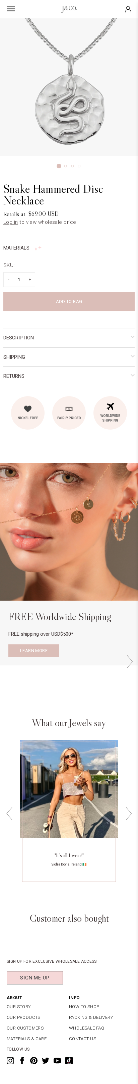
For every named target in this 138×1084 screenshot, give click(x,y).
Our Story (19, 1006)
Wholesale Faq (86, 1028)
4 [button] (79, 166)
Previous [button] (9, 813)
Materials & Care (27, 1038)
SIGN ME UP (35, 978)
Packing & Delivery (91, 1017)
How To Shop (84, 1006)
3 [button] (72, 166)
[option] (69, 87)
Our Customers (25, 1028)
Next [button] (129, 661)
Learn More (34, 650)
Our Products (24, 1017)
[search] (69, 24)
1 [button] (59, 166)
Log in (10, 222)
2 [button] (65, 166)
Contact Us (82, 1038)
